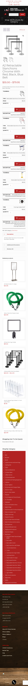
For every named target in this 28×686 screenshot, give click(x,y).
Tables (6, 580)
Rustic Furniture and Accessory (12, 522)
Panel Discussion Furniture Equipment (14, 509)
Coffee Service (8, 474)
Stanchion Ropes (9, 532)
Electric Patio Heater (10, 492)
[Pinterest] (17, 4)
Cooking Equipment (10, 477)
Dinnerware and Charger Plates (12, 487)
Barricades (9, 540)
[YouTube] (13, 4)
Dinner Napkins (8, 484)
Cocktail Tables (8, 472)
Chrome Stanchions (11, 547)
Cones (8, 550)
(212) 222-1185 (10, 1)
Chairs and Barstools (10, 469)
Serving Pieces (8, 524)
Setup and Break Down (10, 527)
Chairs (6, 467)
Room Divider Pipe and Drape (12, 519)
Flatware (7, 494)
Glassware (7, 502)
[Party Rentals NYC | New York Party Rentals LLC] (14, 9)
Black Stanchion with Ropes (13, 545)
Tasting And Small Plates (11, 582)
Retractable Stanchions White (13, 570)
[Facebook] (9, 4)
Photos (20, 682)
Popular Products (9, 517)
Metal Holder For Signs (11, 557)
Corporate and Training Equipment (13, 479)
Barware (7, 457)
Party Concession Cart (10, 512)
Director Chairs (8, 489)
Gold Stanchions (10, 555)
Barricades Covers (10, 542)
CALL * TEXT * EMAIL (14, 2)
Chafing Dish (8, 465)
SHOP (22, 14)
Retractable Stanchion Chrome (14, 562)
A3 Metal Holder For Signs (10, 284)
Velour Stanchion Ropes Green (11, 313)
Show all (23, 29)
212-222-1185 (6, 607)
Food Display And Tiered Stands (12, 497)
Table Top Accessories (10, 575)
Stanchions (14, 230)
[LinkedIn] (15, 4)
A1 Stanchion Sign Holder (10, 342)
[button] (23, 35)
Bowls (6, 460)
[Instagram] (19, 4)
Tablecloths (8, 577)
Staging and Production (11, 529)
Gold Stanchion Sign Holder (13, 552)
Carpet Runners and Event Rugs (12, 462)
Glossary (4, 639)
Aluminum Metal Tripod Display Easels (13, 537)
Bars (6, 455)
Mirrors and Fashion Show (11, 504)
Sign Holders (9, 572)
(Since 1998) (18, 1)
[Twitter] (11, 4)
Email (17, 683)
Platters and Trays (9, 514)
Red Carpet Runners (11, 560)
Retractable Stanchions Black (13, 567)
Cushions (7, 482)
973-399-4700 (7, 620)
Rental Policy (12, 683)
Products (7, 682)
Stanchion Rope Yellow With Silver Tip (13, 430)
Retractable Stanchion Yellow (13, 565)
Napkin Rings (8, 507)
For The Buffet (8, 499)
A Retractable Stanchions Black (11, 371)
